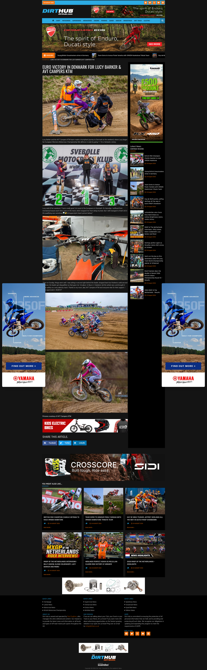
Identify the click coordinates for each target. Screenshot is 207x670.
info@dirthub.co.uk (92, 626)
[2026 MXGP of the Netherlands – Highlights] (145, 545)
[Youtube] (158, 2)
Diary (58, 21)
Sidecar (118, 21)
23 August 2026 (151, 283)
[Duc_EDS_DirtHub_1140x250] (103, 51)
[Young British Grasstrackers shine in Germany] (136, 173)
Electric (147, 21)
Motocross (66, 21)
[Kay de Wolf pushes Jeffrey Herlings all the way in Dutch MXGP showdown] (136, 202)
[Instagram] (154, 2)
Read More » (51, 527)
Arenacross (87, 21)
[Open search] (162, 20)
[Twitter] (150, 2)
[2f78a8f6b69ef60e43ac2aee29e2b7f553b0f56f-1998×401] (103, 594)
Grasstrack (127, 21)
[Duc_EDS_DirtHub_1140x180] (128, 17)
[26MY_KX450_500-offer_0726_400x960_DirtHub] (146, 142)
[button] (49, 443)
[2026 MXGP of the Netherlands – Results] (136, 292)
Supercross (76, 21)
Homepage (45, 59)
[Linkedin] (163, 2)
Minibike (104, 21)
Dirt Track (138, 21)
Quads (111, 21)
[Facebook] (145, 2)
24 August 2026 (151, 163)
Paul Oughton (72, 616)
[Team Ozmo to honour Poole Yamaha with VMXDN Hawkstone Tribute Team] (136, 188)
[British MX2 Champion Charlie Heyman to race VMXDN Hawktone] (136, 159)
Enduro (96, 21)
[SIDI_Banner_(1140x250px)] (103, 480)
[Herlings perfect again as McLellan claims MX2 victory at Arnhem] (136, 246)
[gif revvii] (85, 432)
